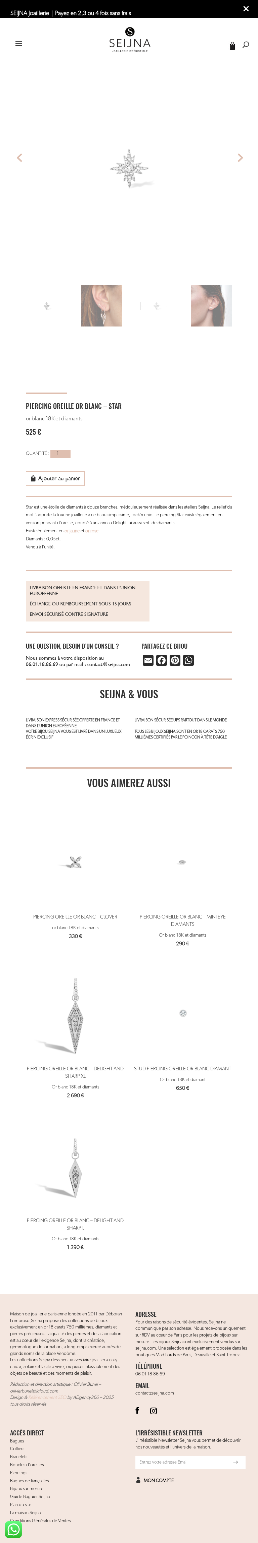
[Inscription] (235, 1462)
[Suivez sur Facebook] (137, 1410)
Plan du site (20, 1504)
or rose (91, 531)
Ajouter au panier (59, 478)
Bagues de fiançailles (29, 1481)
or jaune (72, 531)
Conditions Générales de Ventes (40, 1521)
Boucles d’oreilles (27, 1465)
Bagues (17, 1441)
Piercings (18, 1473)
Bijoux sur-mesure (26, 1488)
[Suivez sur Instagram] (153, 1410)
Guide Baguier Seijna (30, 1496)
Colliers (17, 1448)
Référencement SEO (47, 1397)
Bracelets (18, 1457)
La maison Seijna (25, 1512)
